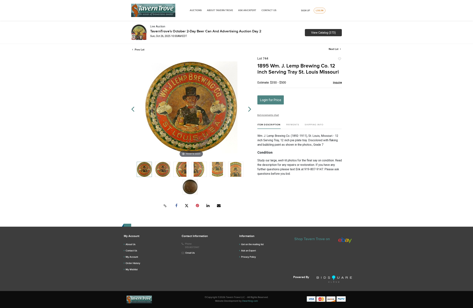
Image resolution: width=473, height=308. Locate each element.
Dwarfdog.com (250, 300)
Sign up (305, 10)
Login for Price (270, 100)
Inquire (337, 82)
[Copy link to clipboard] (165, 206)
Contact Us (268, 10)
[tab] (269, 126)
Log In (319, 10)
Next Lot (334, 49)
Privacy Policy (248, 256)
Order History (133, 263)
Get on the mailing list (252, 244)
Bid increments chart (268, 115)
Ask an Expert (248, 250)
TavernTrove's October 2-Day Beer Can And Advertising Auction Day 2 (205, 31)
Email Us (190, 252)
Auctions (196, 10)
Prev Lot (139, 49)
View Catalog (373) (323, 32)
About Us (130, 244)
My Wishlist (132, 269)
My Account (132, 256)
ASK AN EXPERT (247, 10)
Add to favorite (339, 59)
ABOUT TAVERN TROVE (220, 10)
